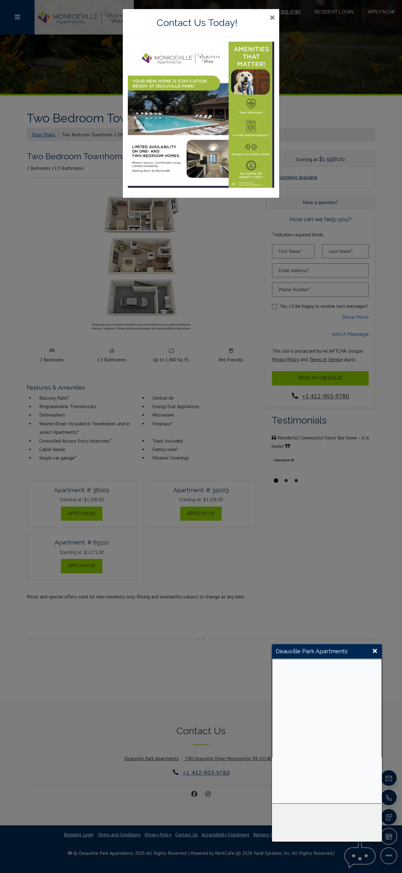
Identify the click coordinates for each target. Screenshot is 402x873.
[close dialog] (272, 18)
